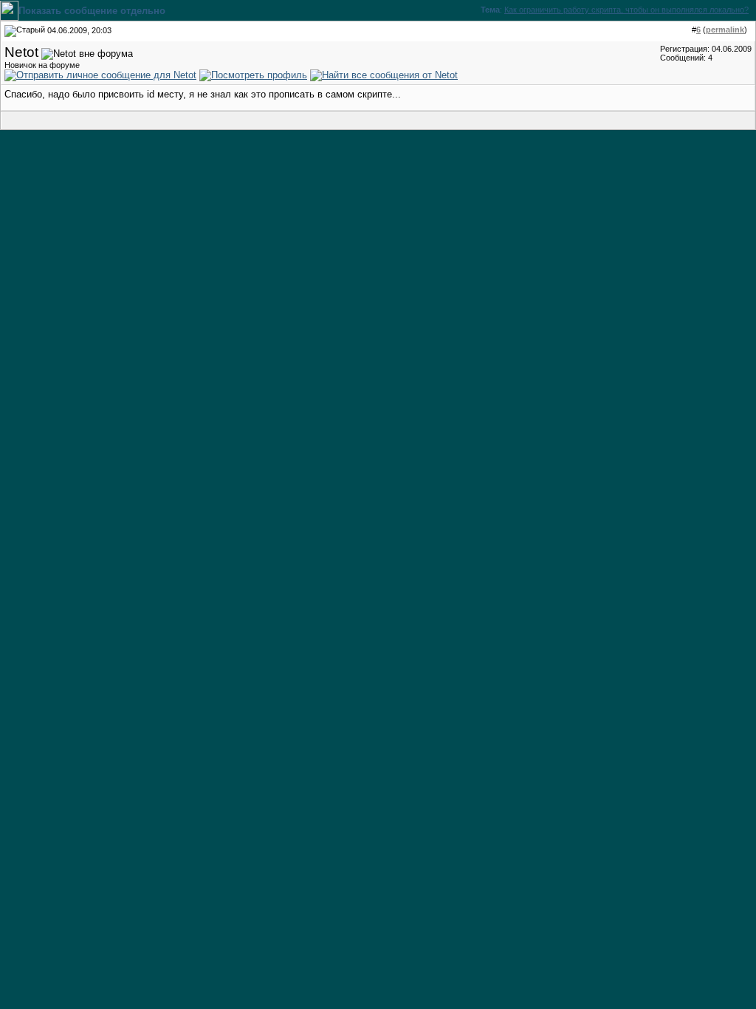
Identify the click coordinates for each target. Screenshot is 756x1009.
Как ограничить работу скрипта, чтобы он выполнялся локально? (626, 9)
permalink (725, 29)
